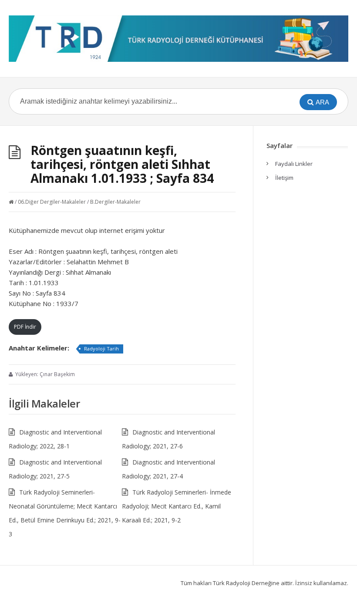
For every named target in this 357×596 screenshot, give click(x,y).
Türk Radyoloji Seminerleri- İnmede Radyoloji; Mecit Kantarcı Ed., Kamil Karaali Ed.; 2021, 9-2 (176, 506)
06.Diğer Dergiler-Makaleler (52, 201)
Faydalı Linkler (294, 164)
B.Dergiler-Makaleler (115, 201)
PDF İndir (25, 326)
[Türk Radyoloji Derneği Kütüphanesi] (178, 38)
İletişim (284, 178)
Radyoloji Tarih (101, 348)
